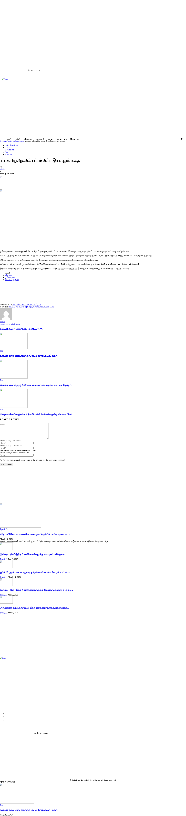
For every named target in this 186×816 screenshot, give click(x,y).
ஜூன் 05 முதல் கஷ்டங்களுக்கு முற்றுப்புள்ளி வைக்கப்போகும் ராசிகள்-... (35, 572)
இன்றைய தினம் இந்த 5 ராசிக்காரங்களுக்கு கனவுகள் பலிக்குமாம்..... (34, 554)
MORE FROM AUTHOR (32, 329)
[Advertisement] (76, 485)
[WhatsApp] (40, 181)
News (7, 147)
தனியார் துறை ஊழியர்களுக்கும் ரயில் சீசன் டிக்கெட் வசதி (29, 355)
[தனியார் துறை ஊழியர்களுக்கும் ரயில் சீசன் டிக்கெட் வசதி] (14, 348)
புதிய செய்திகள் (12, 145)
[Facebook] (150, 70)
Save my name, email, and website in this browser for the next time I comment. (34, 460)
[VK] (31, 181)
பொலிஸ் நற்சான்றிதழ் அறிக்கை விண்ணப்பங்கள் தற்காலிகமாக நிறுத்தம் (35, 385)
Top (6, 152)
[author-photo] (6, 319)
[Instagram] (155, 70)
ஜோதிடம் (3, 529)
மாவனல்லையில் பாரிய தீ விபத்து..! (26, 304)
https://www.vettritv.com (10, 324)
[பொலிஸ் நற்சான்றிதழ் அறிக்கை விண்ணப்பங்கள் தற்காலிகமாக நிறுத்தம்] (14, 378)
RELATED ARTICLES (10, 329)
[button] (182, 139)
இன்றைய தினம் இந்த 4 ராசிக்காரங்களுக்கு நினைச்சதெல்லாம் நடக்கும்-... (36, 590)
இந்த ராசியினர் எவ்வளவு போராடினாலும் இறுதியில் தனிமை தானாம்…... (35, 534)
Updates (8, 154)
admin (2, 169)
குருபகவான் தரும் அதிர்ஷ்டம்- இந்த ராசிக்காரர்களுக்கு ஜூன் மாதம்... (34, 607)
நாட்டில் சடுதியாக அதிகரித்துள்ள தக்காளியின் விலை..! (32, 307)
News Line (9, 150)
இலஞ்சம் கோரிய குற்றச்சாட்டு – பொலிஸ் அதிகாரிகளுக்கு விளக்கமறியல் (36, 414)
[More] (49, 182)
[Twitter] (160, 70)
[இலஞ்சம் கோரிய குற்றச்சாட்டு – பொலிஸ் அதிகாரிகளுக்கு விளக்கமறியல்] (14, 407)
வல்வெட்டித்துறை (12, 280)
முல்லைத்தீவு (10, 277)
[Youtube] (165, 70)
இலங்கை (9, 275)
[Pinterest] (22, 181)
